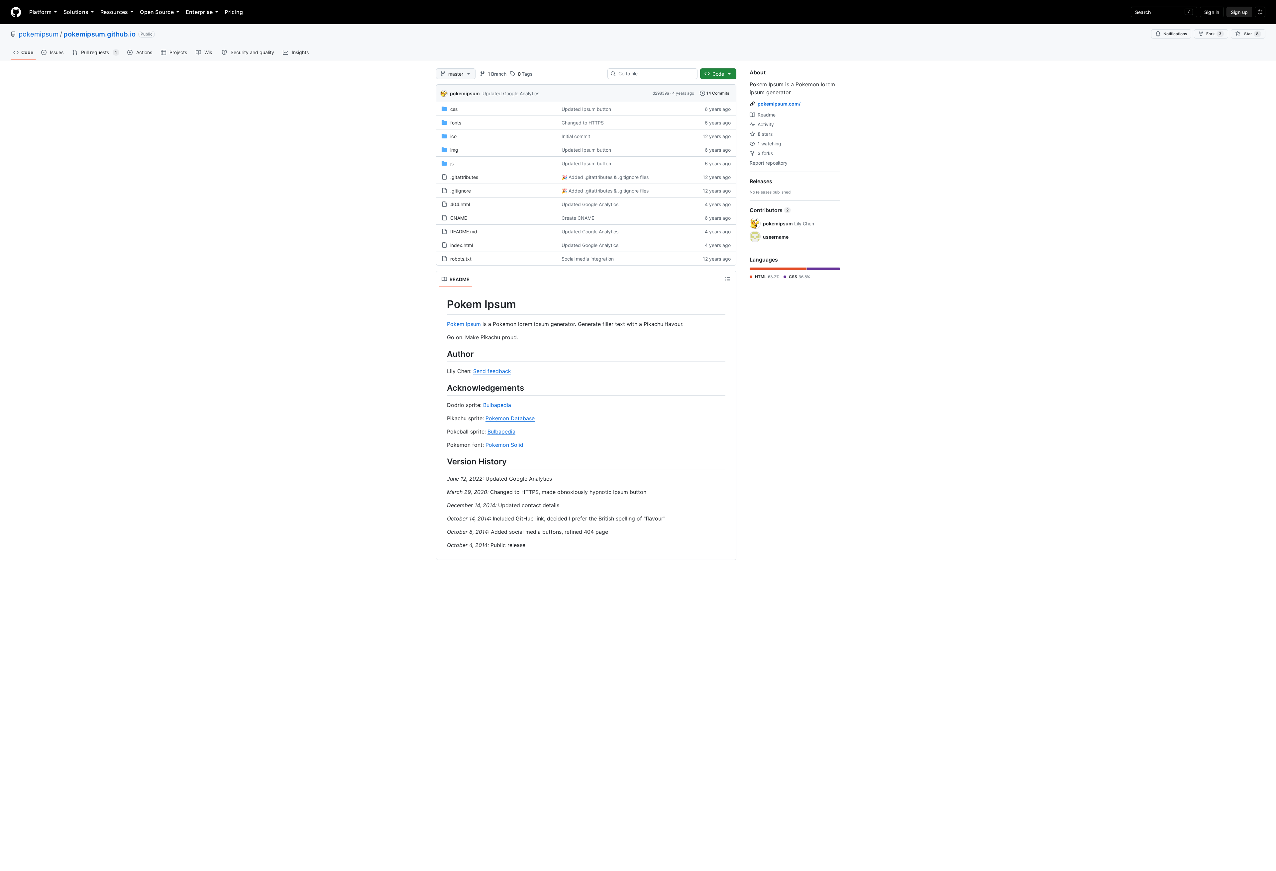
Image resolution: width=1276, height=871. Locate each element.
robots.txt (461, 259)
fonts (455, 122)
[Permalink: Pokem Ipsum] (442, 304)
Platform (40, 12)
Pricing (234, 12)
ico (453, 136)
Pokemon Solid (504, 444)
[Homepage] (16, 12)
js (452, 163)
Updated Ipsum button (586, 109)
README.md (463, 231)
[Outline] (727, 279)
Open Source (157, 12)
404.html (460, 204)
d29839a (661, 93)
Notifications (1175, 33)
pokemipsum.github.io (99, 34)
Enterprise (199, 12)
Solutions (75, 12)
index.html (461, 245)
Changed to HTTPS (583, 122)
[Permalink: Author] (442, 353)
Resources (114, 12)
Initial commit (576, 136)
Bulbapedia (497, 405)
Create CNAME (578, 218)
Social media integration (588, 259)
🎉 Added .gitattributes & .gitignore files (605, 177)
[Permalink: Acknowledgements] (442, 387)
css (454, 109)
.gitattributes (464, 177)
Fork (1214, 33)
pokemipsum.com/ (779, 104)
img (454, 150)
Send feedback (492, 371)
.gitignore (460, 191)
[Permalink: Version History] (442, 461)
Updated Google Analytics (510, 93)
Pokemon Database (510, 418)
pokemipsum (38, 34)
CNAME (458, 218)
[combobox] (655, 74)
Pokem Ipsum (464, 324)
